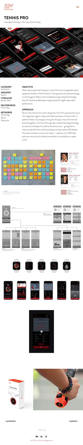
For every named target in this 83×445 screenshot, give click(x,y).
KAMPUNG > (73, 421)
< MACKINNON (10, 421)
